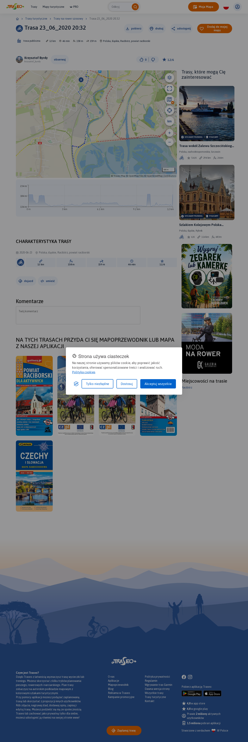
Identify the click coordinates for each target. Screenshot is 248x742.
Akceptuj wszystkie (158, 384)
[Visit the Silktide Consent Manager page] (76, 383)
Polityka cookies (83, 372)
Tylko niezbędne (97, 384)
